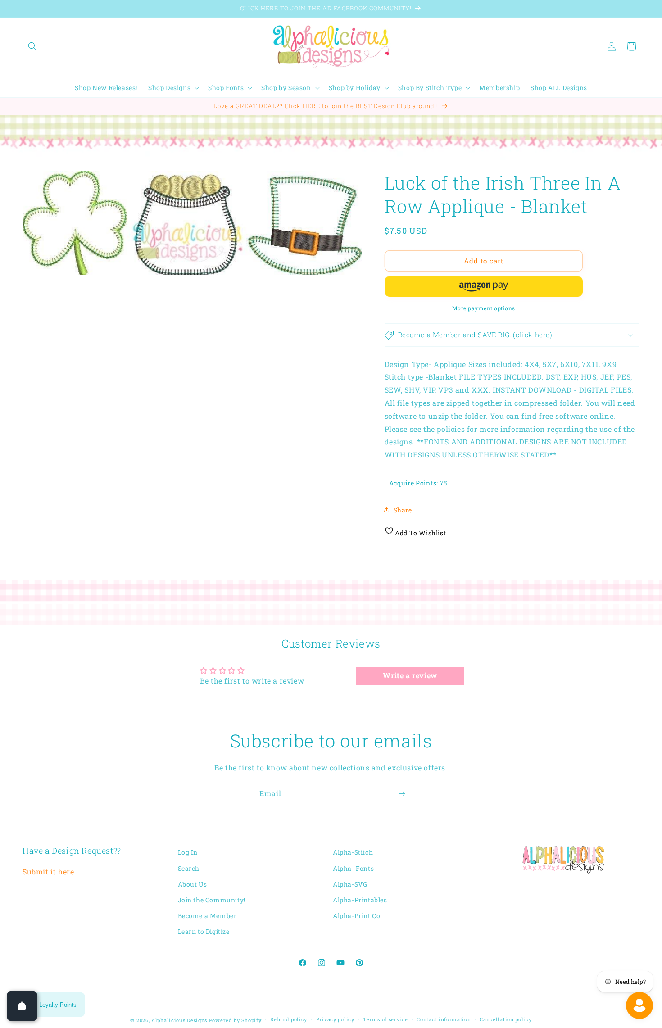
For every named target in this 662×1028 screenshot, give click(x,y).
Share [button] (403, 510)
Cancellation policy (505, 1019)
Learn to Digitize (204, 931)
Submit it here (48, 871)
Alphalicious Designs (179, 1020)
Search (189, 868)
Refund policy (288, 1019)
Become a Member (207, 915)
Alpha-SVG (350, 884)
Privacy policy (335, 1019)
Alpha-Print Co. (357, 915)
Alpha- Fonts (353, 868)
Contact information (444, 1019)
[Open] (22, 1006)
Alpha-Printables (360, 900)
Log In (188, 852)
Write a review (410, 675)
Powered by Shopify (235, 1020)
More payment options (483, 308)
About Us (192, 884)
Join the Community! (211, 900)
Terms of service (385, 1019)
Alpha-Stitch (353, 852)
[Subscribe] (402, 793)
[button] (32, 46)
